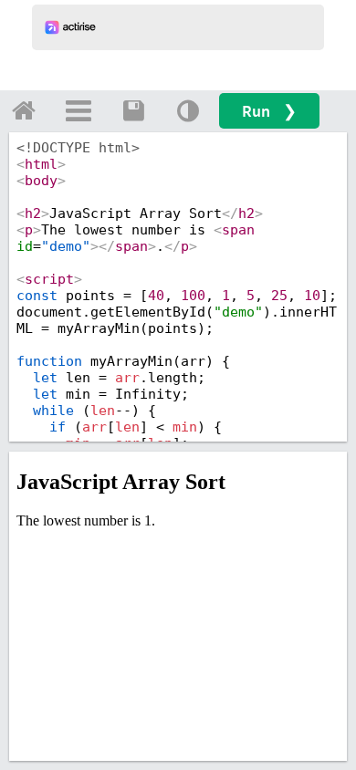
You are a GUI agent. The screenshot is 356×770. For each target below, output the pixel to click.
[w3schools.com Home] (23, 110)
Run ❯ (269, 110)
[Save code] (133, 110)
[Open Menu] (78, 110)
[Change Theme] (188, 110)
